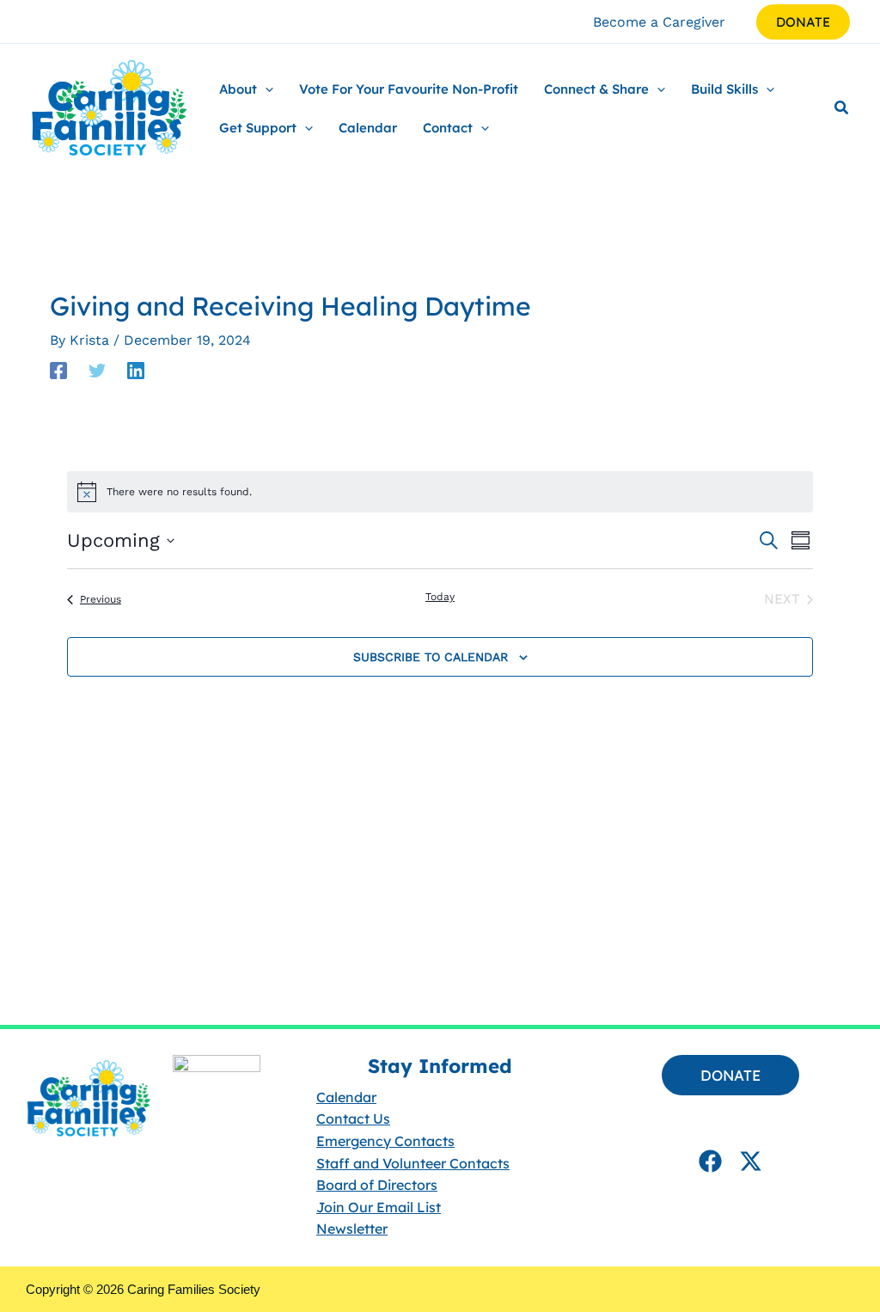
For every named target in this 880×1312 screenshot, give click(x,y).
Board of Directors (376, 1184)
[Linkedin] (135, 370)
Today (440, 597)
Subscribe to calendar (430, 657)
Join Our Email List (378, 1207)
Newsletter (352, 1228)
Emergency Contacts (385, 1141)
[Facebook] (58, 370)
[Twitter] (97, 370)
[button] (803, 22)
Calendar (346, 1097)
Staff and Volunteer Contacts (413, 1162)
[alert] (440, 491)
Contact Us (353, 1118)
